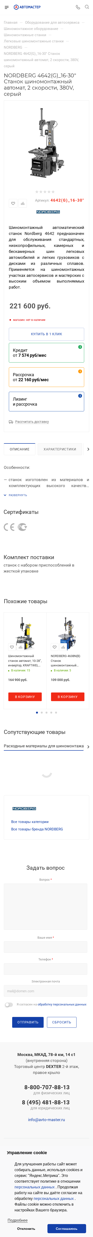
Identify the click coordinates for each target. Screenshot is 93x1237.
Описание (19, 449)
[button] (37, 712)
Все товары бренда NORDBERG (37, 829)
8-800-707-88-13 (47, 1090)
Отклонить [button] (26, 1229)
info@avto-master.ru (46, 1119)
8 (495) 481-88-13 (46, 1105)
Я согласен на (51, 1004)
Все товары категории (30, 822)
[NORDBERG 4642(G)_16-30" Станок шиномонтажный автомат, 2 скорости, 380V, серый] (46, 143)
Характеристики (60, 449)
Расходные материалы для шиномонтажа (44, 745)
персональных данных (35, 1187)
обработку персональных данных (62, 1004)
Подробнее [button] (18, 1220)
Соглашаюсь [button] (67, 1229)
